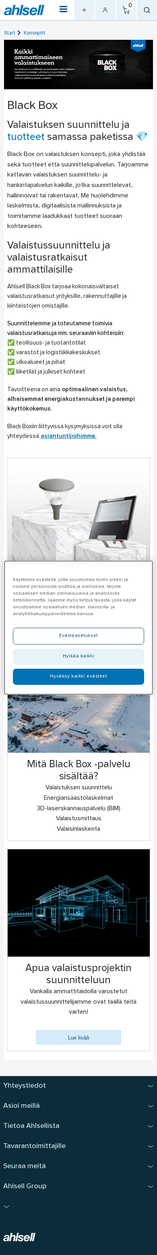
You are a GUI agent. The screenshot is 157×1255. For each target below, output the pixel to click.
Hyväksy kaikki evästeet (78, 676)
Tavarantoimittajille (34, 1146)
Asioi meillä (21, 1106)
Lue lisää (78, 1038)
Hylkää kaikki (78, 656)
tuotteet (26, 137)
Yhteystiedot (24, 1086)
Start (9, 33)
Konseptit (34, 33)
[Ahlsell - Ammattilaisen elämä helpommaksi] (24, 10)
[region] (78, 627)
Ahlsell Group (24, 1186)
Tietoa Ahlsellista (31, 1126)
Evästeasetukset (78, 636)
